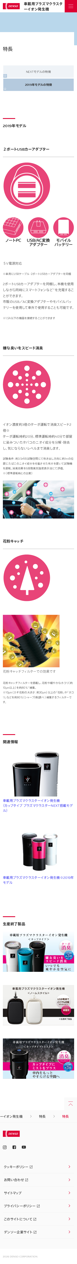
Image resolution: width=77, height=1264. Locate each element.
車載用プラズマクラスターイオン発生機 (43, 6)
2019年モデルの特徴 (38, 85)
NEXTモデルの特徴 (38, 71)
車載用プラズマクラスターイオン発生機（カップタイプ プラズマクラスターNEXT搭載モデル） (38, 805)
